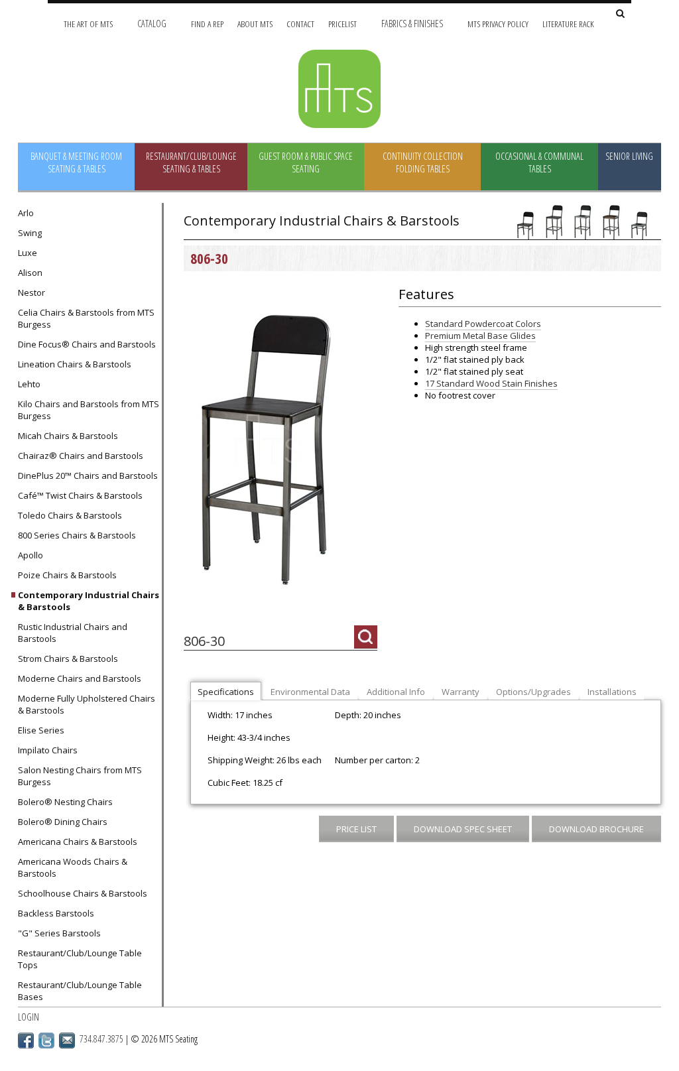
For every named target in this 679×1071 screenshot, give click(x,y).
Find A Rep (207, 23)
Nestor (31, 292)
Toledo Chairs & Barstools (70, 515)
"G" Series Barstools (59, 933)
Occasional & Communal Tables (539, 162)
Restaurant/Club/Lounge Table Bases (80, 991)
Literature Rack (568, 23)
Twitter (46, 1040)
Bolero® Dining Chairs (62, 822)
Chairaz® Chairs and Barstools (80, 456)
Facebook (26, 1040)
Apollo (30, 555)
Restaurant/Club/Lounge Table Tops (80, 959)
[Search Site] (620, 14)
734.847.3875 (101, 1039)
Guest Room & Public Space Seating (306, 162)
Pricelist (342, 23)
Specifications (226, 692)
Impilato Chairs (48, 750)
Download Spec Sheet (463, 829)
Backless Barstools (56, 913)
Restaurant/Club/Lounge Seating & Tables (191, 162)
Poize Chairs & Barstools (67, 575)
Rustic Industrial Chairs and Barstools (72, 633)
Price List (356, 829)
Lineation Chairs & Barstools (74, 364)
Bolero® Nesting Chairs (65, 802)
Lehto (29, 384)
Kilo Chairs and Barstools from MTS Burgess (88, 410)
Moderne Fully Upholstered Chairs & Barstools (86, 704)
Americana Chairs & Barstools (77, 842)
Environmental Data (310, 692)
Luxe (27, 253)
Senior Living (629, 156)
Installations (612, 692)
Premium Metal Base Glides (480, 336)
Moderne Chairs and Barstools (79, 678)
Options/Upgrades (533, 692)
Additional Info (396, 692)
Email (67, 1040)
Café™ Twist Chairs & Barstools (80, 495)
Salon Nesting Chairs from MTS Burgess (80, 776)
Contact (300, 23)
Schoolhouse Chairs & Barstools (82, 893)
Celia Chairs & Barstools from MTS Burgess (86, 318)
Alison (30, 273)
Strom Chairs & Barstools (68, 658)
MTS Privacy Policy (497, 23)
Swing (30, 233)
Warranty (460, 692)
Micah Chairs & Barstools (68, 436)
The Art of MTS (88, 23)
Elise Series (41, 730)
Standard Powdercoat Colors (483, 324)
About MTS (255, 23)
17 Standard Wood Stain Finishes (491, 383)
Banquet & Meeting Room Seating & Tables (76, 162)
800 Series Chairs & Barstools (77, 535)
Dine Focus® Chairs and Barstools (87, 344)
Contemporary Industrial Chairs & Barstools (88, 601)
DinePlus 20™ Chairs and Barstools (88, 475)
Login (28, 1017)
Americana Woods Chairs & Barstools (72, 867)
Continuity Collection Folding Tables (423, 162)
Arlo (26, 213)
